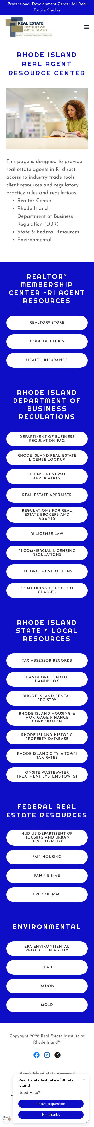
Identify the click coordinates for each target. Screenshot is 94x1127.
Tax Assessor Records (47, 661)
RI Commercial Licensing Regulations (46, 553)
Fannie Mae (47, 876)
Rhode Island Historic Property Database (47, 737)
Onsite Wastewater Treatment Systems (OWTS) (47, 775)
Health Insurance (47, 360)
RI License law (47, 534)
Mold (47, 1005)
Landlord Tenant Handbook (47, 679)
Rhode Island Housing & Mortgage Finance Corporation (47, 718)
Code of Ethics (47, 341)
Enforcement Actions (47, 572)
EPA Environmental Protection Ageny (47, 949)
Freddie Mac (47, 894)
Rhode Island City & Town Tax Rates (47, 756)
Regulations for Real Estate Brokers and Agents (47, 515)
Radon (47, 986)
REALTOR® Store (47, 323)
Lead (47, 967)
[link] (29, 27)
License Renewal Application (46, 476)
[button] (86, 27)
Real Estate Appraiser (47, 495)
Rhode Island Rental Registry (47, 698)
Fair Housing (47, 857)
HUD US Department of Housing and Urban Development (47, 837)
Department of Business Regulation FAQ (47, 439)
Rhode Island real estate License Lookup (47, 458)
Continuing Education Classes (47, 590)
